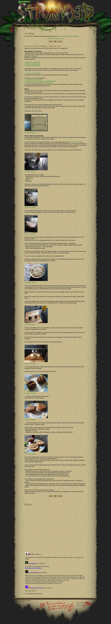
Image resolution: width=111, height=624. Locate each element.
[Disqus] (55, 528)
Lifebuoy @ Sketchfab (32, 64)
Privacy (18, 601)
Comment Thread (72, 36)
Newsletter (38, 25)
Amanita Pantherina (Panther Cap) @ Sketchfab (40, 81)
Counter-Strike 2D (74, 142)
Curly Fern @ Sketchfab (33, 73)
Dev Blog (19, 25)
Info (26, 25)
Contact (22, 601)
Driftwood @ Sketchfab (33, 65)
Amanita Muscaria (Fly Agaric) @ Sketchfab (39, 82)
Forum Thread (61, 36)
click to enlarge (30, 207)
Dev (31, 25)
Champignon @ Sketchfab (34, 79)
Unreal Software (27, 600)
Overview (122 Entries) (56, 38)
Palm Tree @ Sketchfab (33, 62)
